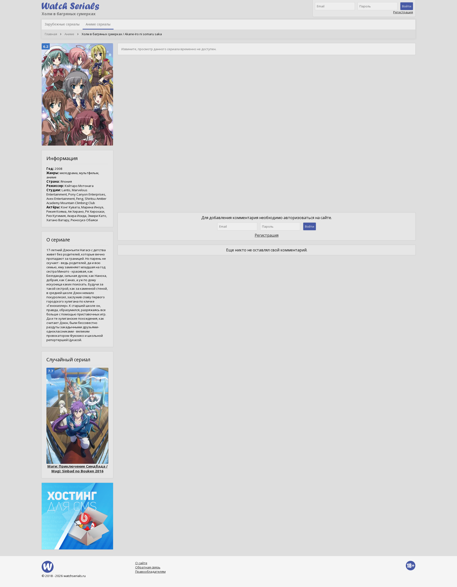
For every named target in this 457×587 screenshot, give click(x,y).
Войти (406, 6)
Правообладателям (150, 571)
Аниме (69, 34)
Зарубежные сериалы (62, 24)
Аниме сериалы (98, 24)
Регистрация (403, 12)
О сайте (141, 563)
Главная (51, 34)
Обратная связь (147, 567)
